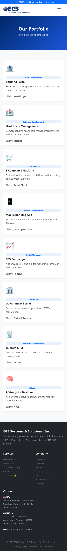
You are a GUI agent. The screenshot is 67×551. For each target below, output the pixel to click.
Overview (40, 459)
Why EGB (39, 463)
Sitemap (39, 483)
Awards (39, 467)
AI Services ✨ (10, 475)
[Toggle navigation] (59, 10)
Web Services (9, 459)
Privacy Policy (42, 479)
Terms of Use (36, 546)
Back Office (8, 471)
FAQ (37, 475)
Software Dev (9, 463)
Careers (39, 471)
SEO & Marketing (11, 467)
